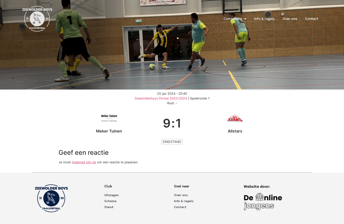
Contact (311, 18)
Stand (108, 207)
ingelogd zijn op (84, 162)
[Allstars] (235, 123)
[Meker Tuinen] (109, 123)
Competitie (233, 18)
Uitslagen (111, 195)
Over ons (290, 18)
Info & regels (264, 18)
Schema (110, 201)
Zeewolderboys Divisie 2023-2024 (161, 98)
